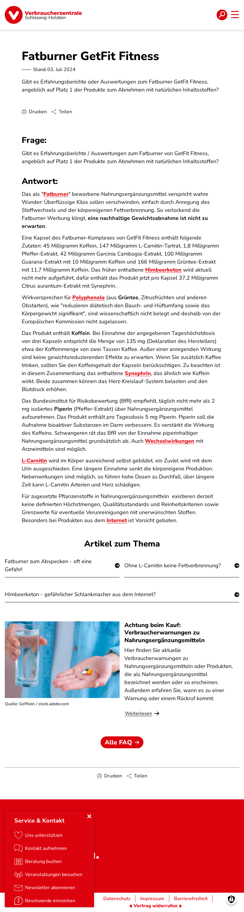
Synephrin (138, 373)
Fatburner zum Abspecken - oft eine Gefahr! (48, 565)
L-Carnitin (34, 460)
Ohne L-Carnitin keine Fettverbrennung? (172, 565)
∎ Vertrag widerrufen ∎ (155, 905)
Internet (117, 520)
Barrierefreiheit (191, 898)
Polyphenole (88, 297)
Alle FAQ (118, 742)
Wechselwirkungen (169, 441)
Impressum (152, 898)
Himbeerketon (163, 269)
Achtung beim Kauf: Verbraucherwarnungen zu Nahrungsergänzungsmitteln (164, 632)
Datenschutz (116, 898)
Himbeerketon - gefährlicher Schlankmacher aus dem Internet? (80, 594)
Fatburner (55, 194)
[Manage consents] (231, 899)
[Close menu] (89, 816)
